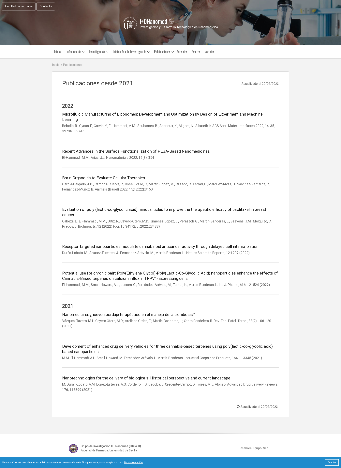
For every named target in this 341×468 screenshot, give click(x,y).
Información (74, 51)
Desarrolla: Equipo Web (253, 448)
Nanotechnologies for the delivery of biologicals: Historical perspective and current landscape (146, 378)
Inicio (57, 51)
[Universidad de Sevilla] (130, 23)
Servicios (181, 51)
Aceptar (332, 462)
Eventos (195, 51)
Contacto (46, 6)
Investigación (97, 51)
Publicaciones (162, 51)
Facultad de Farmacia (19, 6)
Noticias (209, 51)
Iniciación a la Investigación (129, 51)
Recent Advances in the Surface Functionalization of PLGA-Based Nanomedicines (136, 151)
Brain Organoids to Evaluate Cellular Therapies (103, 178)
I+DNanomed (154, 21)
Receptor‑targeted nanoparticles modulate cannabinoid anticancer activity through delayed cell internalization (160, 246)
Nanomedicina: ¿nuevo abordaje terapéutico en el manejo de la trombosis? (128, 314)
